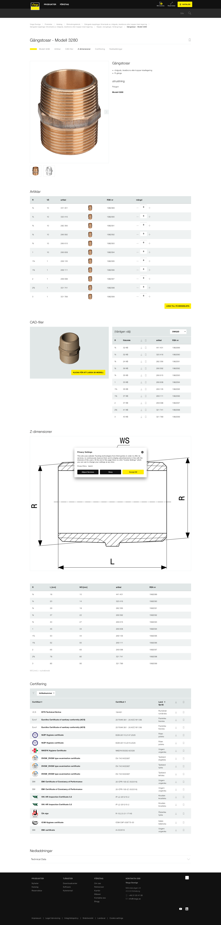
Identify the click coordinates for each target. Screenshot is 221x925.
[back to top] (187, 877)
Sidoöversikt (88, 918)
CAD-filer (69, 49)
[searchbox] (108, 13)
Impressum (36, 918)
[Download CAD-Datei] (141, 340)
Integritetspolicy (71, 918)
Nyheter (35, 883)
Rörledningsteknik (73, 24)
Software (67, 887)
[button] (110, 859)
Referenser (99, 887)
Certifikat (36, 702)
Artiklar (57, 49)
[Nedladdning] (141, 347)
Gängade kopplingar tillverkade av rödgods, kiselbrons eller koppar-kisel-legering (115, 24)
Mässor (97, 894)
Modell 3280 (44, 49)
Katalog (59, 24)
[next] (106, 112)
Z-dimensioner (84, 49)
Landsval (101, 918)
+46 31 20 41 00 (136, 895)
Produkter (48, 24)
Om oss (97, 883)
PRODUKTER (38, 878)
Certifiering (100, 49)
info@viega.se (135, 899)
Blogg (96, 901)
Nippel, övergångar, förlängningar (110, 27)
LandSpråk (161, 703)
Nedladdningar (115, 49)
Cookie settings (116, 918)
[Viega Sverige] (35, 4)
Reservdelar (37, 890)
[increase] (149, 208)
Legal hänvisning (52, 918)
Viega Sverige (35, 24)
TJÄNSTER (68, 878)
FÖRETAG (98, 878)
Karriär (97, 890)
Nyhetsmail (68, 890)
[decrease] (137, 208)
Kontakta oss (100, 898)
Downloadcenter (70, 883)
